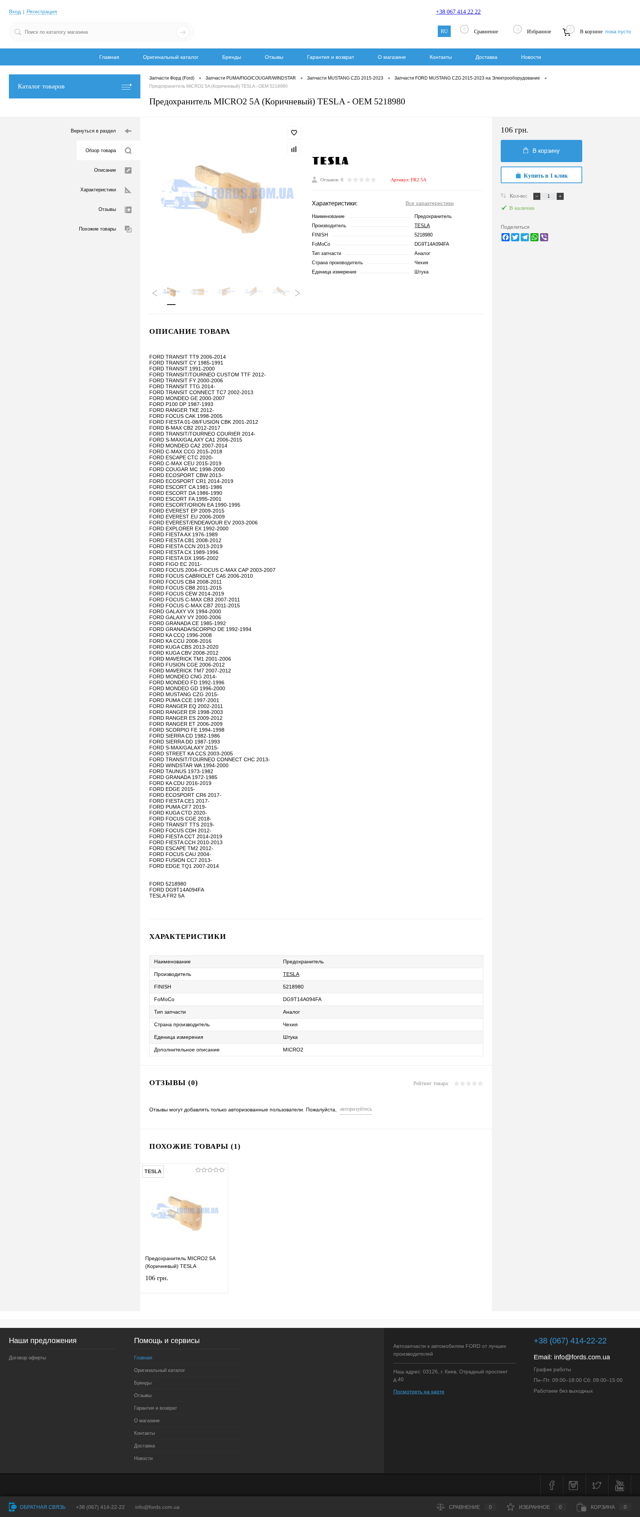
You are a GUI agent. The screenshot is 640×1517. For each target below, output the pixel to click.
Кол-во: (519, 196)
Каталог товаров (41, 86)
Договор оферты (27, 1357)
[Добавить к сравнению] (294, 149)
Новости (531, 57)
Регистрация (42, 11)
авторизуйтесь (356, 1109)
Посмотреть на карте (418, 1392)
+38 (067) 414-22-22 (570, 1340)
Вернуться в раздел (93, 131)
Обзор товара (101, 150)
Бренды (231, 57)
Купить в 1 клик (546, 175)
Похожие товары (97, 229)
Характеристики (98, 189)
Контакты (441, 57)
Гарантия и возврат (330, 57)
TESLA (422, 225)
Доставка (486, 57)
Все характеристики (430, 203)
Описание (105, 170)
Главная (109, 57)
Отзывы (274, 57)
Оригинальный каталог (171, 57)
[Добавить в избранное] (294, 133)
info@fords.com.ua (582, 1357)
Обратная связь (42, 1507)
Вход (15, 11)
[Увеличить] (226, 195)
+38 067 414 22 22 (458, 12)
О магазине (392, 57)
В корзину (546, 151)
